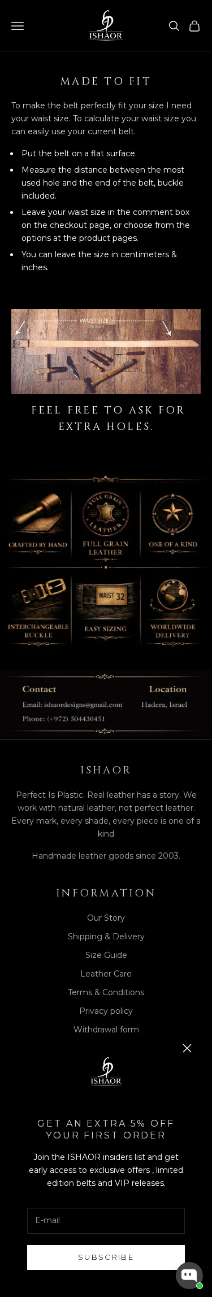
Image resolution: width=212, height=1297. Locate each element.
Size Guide (106, 955)
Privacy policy (106, 1011)
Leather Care (106, 974)
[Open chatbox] (189, 1275)
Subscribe (106, 1256)
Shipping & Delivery (106, 936)
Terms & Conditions (106, 992)
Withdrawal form (106, 1030)
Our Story (106, 918)
